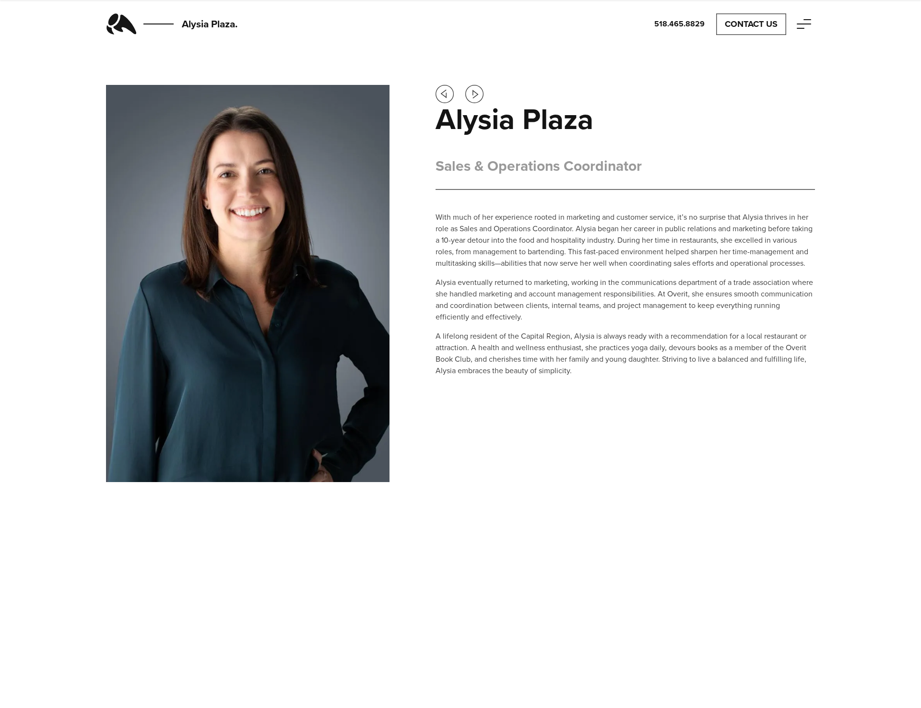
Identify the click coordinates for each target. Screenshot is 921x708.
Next (474, 94)
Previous (445, 94)
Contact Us (751, 24)
